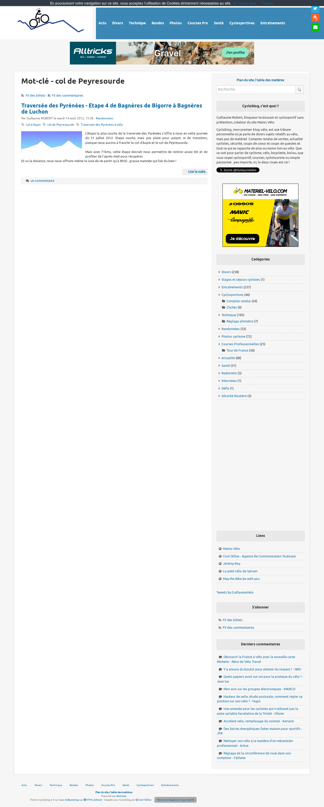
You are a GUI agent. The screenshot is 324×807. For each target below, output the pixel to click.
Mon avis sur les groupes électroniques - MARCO (259, 689)
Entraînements (232, 287)
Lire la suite (196, 171)
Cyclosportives (232, 295)
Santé (225, 365)
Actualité (228, 358)
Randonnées (104, 118)
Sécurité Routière (234, 396)
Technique (228, 315)
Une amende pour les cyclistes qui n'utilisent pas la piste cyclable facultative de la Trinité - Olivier (257, 711)
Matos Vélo (231, 549)
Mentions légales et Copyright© (175, 799)
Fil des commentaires (67, 95)
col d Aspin (33, 125)
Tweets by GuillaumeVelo (235, 592)
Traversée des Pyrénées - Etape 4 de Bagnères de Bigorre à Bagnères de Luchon (111, 109)
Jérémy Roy (231, 563)
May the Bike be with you (241, 579)
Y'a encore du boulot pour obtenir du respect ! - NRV (262, 669)
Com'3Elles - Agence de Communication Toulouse (259, 556)
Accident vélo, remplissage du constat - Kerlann (259, 721)
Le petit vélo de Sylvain (240, 571)
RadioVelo (229, 373)
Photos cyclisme (233, 336)
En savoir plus (244, 3)
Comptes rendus (239, 301)
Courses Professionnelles (240, 344)
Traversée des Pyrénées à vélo (102, 125)
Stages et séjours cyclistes (240, 279)
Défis (225, 388)
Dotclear (121, 796)
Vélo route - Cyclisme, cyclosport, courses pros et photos (51, 22)
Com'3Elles (144, 799)
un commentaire (42, 181)
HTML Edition (94, 799)
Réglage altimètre (240, 321)
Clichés (232, 307)
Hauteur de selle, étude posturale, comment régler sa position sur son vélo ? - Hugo (259, 699)
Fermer (268, 3)
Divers (226, 272)
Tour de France (237, 350)
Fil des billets (35, 95)
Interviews (229, 381)
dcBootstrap (72, 799)
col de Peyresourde (60, 125)
